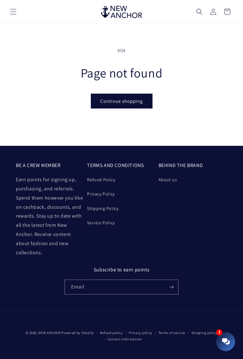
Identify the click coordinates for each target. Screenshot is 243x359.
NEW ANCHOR (49, 333)
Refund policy (111, 333)
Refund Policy (101, 180)
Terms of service (172, 333)
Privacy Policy (101, 194)
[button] (13, 12)
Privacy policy (140, 333)
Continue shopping (121, 101)
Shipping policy (204, 333)
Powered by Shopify (77, 333)
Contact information (125, 339)
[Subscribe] (171, 287)
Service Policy (101, 223)
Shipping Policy (102, 208)
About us (168, 180)
